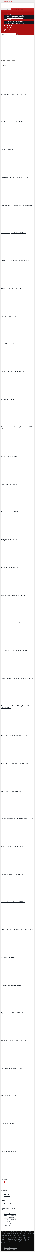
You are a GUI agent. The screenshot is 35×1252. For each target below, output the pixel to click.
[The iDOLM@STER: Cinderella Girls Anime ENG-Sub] (12, 928)
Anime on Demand (10, 1216)
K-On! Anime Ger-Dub (8, 1124)
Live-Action (7, 29)
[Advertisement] (17, 45)
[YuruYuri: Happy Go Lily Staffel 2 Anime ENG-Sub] (12, 203)
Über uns (7, 1196)
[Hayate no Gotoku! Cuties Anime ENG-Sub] (12, 734)
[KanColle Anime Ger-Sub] (12, 148)
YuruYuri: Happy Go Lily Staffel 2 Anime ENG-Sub (16, 205)
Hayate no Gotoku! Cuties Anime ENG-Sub (14, 736)
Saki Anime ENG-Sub (7, 344)
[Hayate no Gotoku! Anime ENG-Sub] (12, 1011)
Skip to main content (7, 2)
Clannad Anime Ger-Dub (9, 1151)
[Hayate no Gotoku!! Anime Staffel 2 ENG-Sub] (12, 761)
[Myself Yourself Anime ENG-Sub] (12, 983)
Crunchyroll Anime (10, 1219)
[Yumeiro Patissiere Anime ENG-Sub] (12, 872)
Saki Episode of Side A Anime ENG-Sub (13, 371)
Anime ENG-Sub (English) (15, 22)
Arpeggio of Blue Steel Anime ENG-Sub (13, 595)
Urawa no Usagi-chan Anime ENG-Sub (13, 288)
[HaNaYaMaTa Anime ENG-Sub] (12, 510)
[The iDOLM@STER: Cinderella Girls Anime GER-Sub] (12, 676)
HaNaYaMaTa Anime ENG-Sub (10, 512)
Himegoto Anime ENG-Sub (9, 540)
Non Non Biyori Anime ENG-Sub (11, 399)
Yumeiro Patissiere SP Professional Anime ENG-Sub (17, 819)
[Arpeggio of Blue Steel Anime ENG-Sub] (12, 593)
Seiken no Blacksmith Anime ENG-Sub (13, 902)
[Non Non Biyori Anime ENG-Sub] (12, 397)
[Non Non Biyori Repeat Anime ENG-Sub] (12, 92)
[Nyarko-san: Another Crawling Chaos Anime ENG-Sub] (12, 425)
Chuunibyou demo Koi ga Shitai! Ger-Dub (14, 1068)
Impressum (7, 1246)
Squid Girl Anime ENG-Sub (9, 316)
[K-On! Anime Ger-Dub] (12, 1122)
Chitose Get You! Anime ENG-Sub (11, 623)
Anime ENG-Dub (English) (15, 16)
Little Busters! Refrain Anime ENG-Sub (13, 122)
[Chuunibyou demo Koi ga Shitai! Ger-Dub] (12, 1066)
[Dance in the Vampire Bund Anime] (12, 845)
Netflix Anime (8, 1223)
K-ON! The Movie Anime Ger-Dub (11, 791)
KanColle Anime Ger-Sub (9, 150)
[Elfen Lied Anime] (12, 1177)
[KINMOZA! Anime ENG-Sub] (12, 482)
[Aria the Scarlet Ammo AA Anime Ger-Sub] (12, 649)
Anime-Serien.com (17, 9)
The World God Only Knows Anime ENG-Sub (15, 261)
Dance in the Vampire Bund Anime (12, 846)
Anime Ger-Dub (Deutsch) (15, 18)
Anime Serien (8, 25)
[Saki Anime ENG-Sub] (12, 342)
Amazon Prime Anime (11, 1212)
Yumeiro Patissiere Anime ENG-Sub (12, 874)
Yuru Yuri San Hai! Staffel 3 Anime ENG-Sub (14, 177)
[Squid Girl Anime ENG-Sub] (12, 314)
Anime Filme (8, 27)
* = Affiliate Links (9, 1250)
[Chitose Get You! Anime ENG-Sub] (12, 621)
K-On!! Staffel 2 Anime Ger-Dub (11, 1096)
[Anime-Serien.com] (16, 7)
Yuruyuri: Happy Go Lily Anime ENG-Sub (13, 233)
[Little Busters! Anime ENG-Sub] (12, 455)
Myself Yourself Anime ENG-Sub (11, 985)
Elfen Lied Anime (6, 1179)
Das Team (7, 1194)
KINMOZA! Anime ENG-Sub (9, 484)
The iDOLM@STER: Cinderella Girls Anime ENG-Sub (17, 930)
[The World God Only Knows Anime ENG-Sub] (12, 259)
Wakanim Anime (9, 1227)
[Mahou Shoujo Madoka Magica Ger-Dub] (12, 1039)
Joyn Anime (7, 1221)
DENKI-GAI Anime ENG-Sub (9, 567)
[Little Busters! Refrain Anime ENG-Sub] (12, 120)
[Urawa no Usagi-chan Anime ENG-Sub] (12, 286)
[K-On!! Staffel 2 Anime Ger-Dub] (12, 1094)
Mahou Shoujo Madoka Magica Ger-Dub (14, 1040)
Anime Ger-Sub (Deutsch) (15, 23)
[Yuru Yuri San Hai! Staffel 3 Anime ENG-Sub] (12, 175)
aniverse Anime (9, 1218)
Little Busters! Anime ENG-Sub (10, 456)
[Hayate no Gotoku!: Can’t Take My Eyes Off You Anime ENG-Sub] (12, 704)
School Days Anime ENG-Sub (10, 957)
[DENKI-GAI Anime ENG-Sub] (12, 565)
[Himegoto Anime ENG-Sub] (12, 538)
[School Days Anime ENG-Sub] (12, 955)
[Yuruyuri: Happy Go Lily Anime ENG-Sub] (12, 231)
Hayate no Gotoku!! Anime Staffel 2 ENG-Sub (15, 763)
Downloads (7, 1204)
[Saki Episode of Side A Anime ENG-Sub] (12, 370)
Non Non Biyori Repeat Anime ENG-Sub (13, 94)
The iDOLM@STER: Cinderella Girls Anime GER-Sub (17, 678)
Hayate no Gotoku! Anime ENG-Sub (12, 1013)
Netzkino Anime (9, 1225)
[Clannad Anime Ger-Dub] (12, 1149)
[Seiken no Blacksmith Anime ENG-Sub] (12, 900)
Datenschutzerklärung (11, 1248)
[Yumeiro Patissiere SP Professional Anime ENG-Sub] (12, 817)
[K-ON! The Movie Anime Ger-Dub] (12, 789)
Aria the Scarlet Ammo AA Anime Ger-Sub (14, 650)
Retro (6, 31)
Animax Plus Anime (10, 1214)
